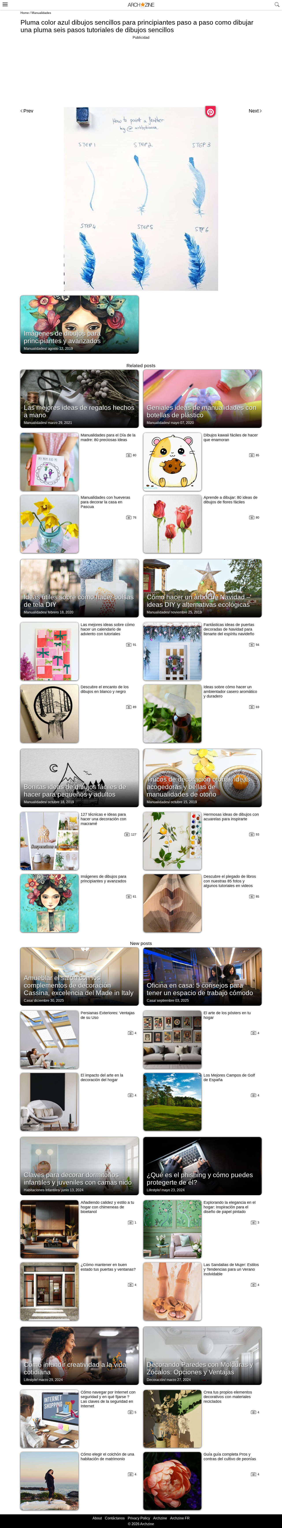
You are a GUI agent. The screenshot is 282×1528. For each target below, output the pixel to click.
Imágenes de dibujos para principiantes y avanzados (62, 337)
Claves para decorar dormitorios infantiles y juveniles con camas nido (78, 1178)
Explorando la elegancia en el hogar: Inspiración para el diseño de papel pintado (230, 1207)
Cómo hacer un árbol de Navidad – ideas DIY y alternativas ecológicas (198, 600)
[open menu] (4, 3)
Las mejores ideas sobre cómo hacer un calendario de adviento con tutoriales (108, 629)
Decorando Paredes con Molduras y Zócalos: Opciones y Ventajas (200, 1368)
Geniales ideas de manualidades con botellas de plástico (201, 411)
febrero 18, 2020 (60, 612)
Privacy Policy (139, 1518)
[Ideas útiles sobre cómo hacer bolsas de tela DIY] (79, 588)
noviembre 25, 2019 (186, 612)
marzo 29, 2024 (51, 1380)
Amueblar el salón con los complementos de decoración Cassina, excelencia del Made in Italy (79, 985)
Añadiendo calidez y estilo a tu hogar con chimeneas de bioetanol (107, 1207)
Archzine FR (180, 1518)
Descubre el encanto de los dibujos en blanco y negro (105, 689)
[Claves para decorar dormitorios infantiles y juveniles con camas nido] (79, 1165)
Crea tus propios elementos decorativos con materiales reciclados (228, 1397)
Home (24, 13)
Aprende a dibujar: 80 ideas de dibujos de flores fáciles (231, 499)
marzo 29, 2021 (60, 423)
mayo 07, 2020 (182, 423)
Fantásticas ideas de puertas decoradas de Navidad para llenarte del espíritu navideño (229, 629)
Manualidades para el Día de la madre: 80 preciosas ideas (108, 437)
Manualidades (41, 13)
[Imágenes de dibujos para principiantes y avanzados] (79, 324)
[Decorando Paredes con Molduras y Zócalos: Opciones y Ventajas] (202, 1355)
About (97, 1518)
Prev (28, 111)
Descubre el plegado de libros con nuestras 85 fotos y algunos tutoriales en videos (230, 881)
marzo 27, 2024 (179, 1380)
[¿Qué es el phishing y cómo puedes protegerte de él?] (202, 1165)
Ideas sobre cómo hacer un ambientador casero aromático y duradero (230, 691)
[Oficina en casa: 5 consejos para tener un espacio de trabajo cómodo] (202, 976)
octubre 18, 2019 (61, 802)
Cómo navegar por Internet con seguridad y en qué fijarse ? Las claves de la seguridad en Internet (108, 1399)
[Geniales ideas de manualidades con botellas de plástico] (202, 398)
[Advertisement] (141, 71)
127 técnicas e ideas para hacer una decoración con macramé (103, 819)
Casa (28, 1000)
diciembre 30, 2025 (49, 1000)
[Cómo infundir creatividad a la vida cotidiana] (79, 1355)
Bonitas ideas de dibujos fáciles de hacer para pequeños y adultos (75, 790)
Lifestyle (153, 1190)
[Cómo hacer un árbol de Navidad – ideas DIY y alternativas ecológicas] (202, 588)
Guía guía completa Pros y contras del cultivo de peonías (230, 1456)
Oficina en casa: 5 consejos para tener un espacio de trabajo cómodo (200, 989)
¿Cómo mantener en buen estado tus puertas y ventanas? (108, 1267)
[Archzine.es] (141, 5)
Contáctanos (115, 1518)
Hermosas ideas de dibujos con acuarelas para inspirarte (231, 816)
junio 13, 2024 (72, 1190)
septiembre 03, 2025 (173, 1000)
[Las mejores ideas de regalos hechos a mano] (79, 398)
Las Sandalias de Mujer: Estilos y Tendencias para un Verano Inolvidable (231, 1269)
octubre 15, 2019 (184, 802)
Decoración (156, 1380)
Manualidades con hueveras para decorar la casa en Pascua (105, 502)
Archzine (160, 1518)
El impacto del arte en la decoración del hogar (102, 1077)
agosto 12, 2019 (60, 348)
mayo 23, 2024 (173, 1190)
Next (254, 111)
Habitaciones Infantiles (41, 1190)
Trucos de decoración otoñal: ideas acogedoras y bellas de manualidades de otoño (198, 787)
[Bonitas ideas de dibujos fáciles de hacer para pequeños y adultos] (79, 777)
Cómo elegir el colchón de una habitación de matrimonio (107, 1456)
